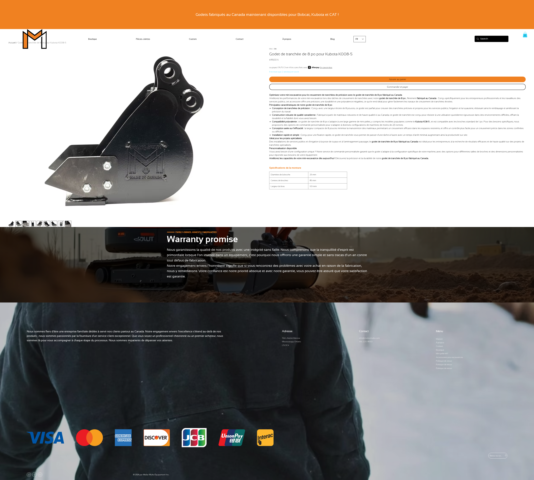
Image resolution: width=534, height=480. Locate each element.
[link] (525, 34)
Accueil (12, 42)
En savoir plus (326, 67)
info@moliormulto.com (369, 338)
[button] (143, 39)
